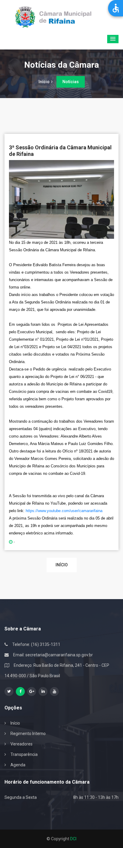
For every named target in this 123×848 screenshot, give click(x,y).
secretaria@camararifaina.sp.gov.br (59, 654)
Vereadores (21, 744)
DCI (73, 838)
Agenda (17, 764)
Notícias (70, 81)
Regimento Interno (28, 733)
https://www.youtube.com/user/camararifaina (64, 511)
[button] (113, 39)
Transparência (24, 754)
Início (44, 81)
